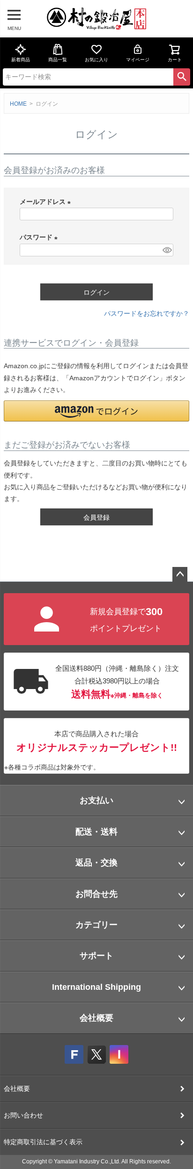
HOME (18, 104)
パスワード (40, 237)
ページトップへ (179, 574)
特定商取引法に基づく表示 (43, 1142)
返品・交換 (96, 862)
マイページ (137, 59)
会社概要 (96, 1018)
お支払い (96, 800)
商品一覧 (57, 59)
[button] (96, 410)
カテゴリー (96, 924)
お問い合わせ (23, 1115)
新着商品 (20, 59)
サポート (96, 955)
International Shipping (96, 987)
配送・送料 (96, 831)
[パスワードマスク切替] (166, 250)
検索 (181, 76)
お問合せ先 (96, 894)
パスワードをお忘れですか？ (146, 313)
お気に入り (96, 59)
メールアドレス (47, 201)
